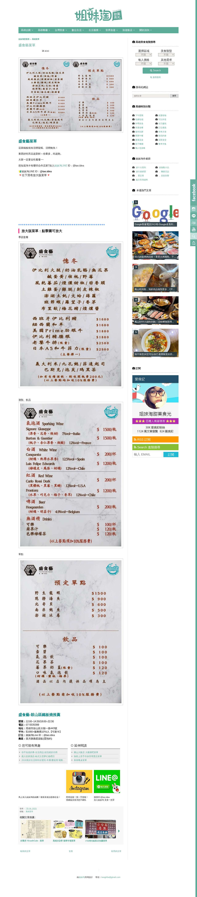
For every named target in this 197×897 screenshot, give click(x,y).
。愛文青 (140, 175)
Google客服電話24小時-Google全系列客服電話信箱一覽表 (164, 224)
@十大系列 (141, 167)
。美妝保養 (164, 175)
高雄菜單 (29, 811)
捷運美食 (139, 140)
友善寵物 (162, 115)
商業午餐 (139, 136)
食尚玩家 (139, 132)
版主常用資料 (142, 180)
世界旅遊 (110, 30)
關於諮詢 (144, 30)
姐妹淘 (82, 877)
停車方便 (162, 132)
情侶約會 (162, 136)
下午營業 (139, 115)
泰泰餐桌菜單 (80, 760)
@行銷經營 (141, 171)
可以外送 (162, 119)
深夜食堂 (162, 140)
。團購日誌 (164, 171)
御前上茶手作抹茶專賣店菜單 (88, 756)
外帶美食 (139, 123)
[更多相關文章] (119, 831)
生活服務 (93, 30)
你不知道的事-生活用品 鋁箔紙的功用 (39, 752)
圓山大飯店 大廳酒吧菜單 (86, 752)
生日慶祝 (162, 123)
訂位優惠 (162, 127)
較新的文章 (25, 851)
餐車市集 (162, 144)
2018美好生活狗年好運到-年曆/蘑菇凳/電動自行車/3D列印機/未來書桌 (44, 760)
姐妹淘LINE (60, 165)
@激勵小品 (164, 167)
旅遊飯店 (127, 30)
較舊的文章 (116, 851)
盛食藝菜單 (26, 45)
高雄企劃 (26, 30)
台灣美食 (60, 30)
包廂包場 (139, 119)
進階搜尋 (156, 77)
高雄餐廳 (43, 30)
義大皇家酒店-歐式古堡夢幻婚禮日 (38, 756)
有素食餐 (139, 127)
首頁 (71, 851)
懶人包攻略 (140, 148)
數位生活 (77, 30)
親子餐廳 (139, 144)
